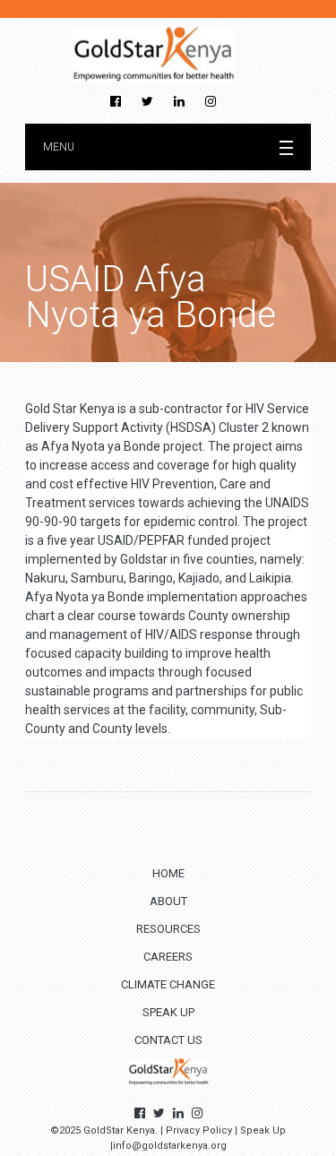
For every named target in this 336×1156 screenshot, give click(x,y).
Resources (168, 929)
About (168, 901)
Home (168, 873)
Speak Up (168, 1012)
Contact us (168, 1040)
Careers (168, 956)
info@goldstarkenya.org (170, 1146)
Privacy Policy (199, 1130)
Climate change (168, 984)
